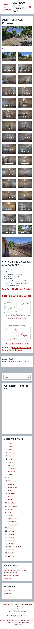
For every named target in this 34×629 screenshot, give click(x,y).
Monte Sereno (12, 503)
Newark (10, 509)
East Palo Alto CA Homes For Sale (19, 7)
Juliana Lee (5, 604)
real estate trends (9, 590)
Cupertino (11, 462)
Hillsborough (12, 481)
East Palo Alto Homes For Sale (17, 289)
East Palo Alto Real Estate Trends (18, 623)
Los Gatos (11, 490)
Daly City (10, 465)
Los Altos (11, 484)
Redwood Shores (13, 525)
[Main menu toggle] (30, 7)
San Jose (11, 534)
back (3, 49)
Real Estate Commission (11, 575)
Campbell (11, 456)
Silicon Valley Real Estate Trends (17, 616)
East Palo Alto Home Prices (17, 318)
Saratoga (10, 544)
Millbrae (10, 496)
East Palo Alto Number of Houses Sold (17, 344)
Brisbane (10, 450)
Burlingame (11, 453)
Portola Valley (12, 518)
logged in (13, 361)
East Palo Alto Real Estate (16, 295)
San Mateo (11, 537)
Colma (10, 459)
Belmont (10, 446)
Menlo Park (11, 493)
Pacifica (10, 512)
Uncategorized (8, 597)
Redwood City (12, 522)
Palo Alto (10, 515)
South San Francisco (14, 547)
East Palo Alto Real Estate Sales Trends (16, 348)
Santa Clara (11, 540)
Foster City (11, 471)
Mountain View (12, 506)
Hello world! (7, 578)
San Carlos (11, 531)
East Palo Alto (12, 468)
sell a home (7, 594)
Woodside (11, 556)
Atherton (10, 443)
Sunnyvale (11, 550)
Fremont (10, 475)
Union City (11, 553)
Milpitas (10, 500)
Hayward (10, 478)
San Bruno (11, 528)
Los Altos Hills (12, 487)
